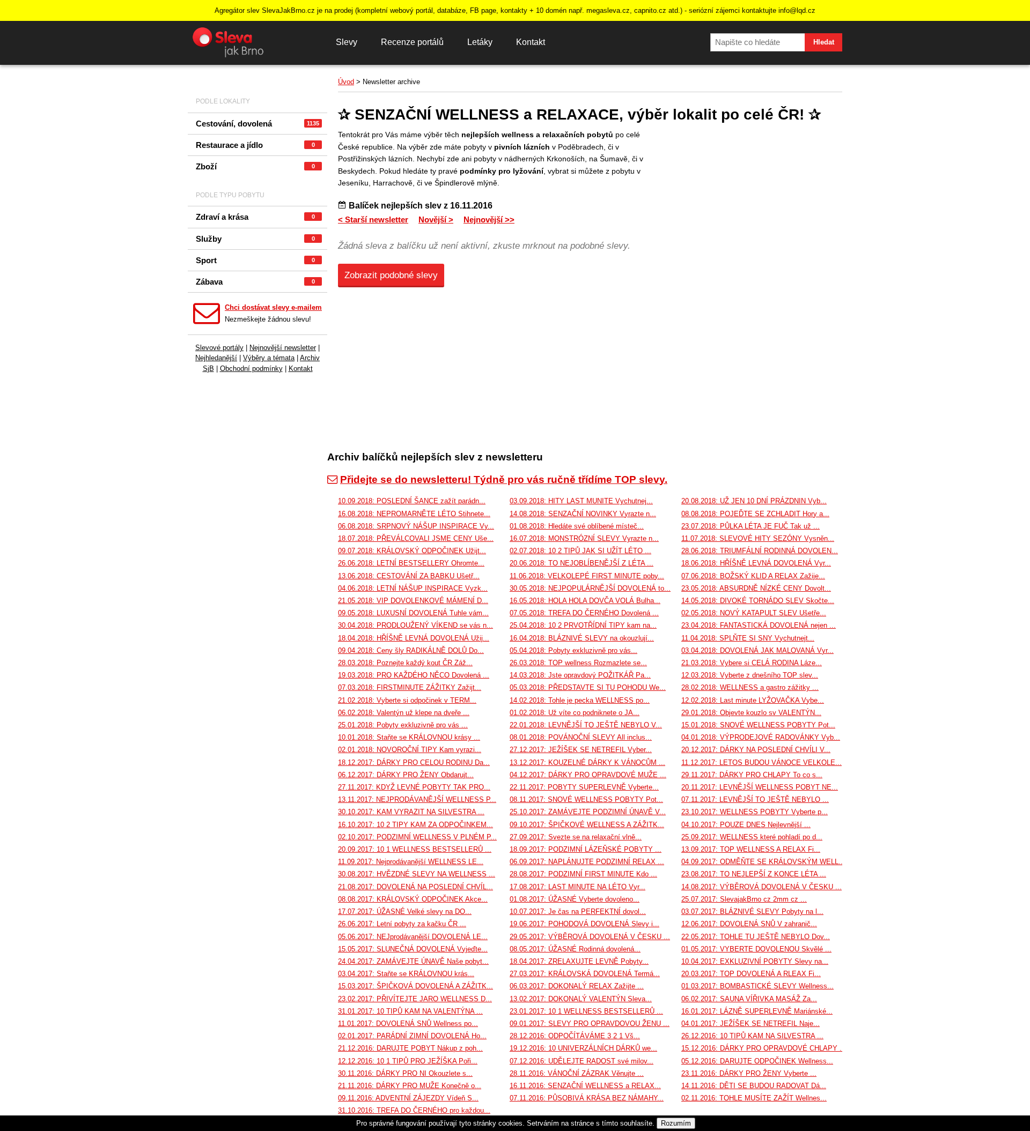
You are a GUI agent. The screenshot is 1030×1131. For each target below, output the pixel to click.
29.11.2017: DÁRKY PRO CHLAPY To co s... (751, 775)
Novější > (435, 219)
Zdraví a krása (255, 216)
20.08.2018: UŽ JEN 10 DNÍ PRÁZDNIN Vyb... (754, 501)
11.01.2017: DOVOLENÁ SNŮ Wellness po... (408, 1024)
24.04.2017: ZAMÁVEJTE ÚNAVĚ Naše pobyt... (413, 961)
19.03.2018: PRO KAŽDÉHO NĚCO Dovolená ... (413, 675)
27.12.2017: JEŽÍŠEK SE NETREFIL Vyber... (581, 750)
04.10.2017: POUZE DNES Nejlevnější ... (746, 825)
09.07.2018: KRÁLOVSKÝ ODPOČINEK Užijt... (412, 551)
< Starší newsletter (373, 219)
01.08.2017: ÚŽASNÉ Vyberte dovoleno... (574, 899)
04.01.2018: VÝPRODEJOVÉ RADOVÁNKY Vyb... (760, 737)
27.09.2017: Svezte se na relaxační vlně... (576, 837)
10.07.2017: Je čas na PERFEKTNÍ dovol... (578, 911)
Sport (255, 260)
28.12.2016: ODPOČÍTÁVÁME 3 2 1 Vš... (575, 1036)
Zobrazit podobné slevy (391, 275)
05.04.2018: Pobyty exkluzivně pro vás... (573, 650)
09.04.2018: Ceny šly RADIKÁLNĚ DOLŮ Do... (411, 650)
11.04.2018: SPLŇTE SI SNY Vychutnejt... (747, 638)
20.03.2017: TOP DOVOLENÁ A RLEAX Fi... (751, 974)
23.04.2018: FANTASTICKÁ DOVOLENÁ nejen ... (758, 625)
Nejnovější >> (489, 219)
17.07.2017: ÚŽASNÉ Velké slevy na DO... (405, 911)
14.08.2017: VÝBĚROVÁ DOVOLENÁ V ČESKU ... (761, 887)
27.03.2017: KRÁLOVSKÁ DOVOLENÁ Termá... (585, 974)
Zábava (255, 281)
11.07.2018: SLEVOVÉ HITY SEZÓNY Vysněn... (757, 538)
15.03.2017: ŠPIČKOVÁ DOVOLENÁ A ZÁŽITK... (415, 986)
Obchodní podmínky (251, 368)
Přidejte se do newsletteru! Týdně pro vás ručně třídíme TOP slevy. (503, 479)
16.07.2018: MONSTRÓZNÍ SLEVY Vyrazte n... (584, 538)
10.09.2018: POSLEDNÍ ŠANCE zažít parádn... (411, 501)
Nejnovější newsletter (282, 348)
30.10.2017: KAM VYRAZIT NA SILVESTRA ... (411, 812)
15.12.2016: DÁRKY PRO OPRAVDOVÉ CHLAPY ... (763, 1048)
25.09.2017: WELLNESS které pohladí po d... (751, 837)
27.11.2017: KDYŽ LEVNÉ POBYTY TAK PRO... (414, 787)
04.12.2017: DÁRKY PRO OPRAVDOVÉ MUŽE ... (588, 775)
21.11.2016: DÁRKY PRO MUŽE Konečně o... (409, 1086)
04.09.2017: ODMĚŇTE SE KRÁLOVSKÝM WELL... (763, 862)
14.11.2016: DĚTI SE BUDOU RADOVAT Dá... (753, 1086)
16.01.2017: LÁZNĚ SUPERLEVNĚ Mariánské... (757, 1011)
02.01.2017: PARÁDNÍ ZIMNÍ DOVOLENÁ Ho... (412, 1036)
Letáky (479, 42)
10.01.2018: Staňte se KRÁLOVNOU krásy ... (409, 737)
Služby (255, 238)
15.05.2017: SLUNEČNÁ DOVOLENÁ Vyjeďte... (413, 949)
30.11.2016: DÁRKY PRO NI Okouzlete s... (405, 1073)
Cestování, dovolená (257, 123)
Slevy (346, 42)
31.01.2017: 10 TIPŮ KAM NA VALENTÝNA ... (410, 1011)
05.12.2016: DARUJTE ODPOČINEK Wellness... (757, 1061)
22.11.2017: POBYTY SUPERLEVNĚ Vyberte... (584, 787)
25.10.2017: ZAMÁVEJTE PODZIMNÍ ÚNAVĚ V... (588, 812)
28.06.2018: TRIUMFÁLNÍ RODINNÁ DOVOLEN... (759, 551)
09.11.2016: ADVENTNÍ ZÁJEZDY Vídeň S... (408, 1098)
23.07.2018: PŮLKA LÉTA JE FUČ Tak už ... (750, 526)
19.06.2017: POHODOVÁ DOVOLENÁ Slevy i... (584, 924)
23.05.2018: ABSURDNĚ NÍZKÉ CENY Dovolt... (756, 588)
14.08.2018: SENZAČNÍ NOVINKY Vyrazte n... (583, 514)
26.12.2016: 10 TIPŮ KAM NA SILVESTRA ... (752, 1036)
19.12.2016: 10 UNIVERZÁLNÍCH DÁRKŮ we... (583, 1048)
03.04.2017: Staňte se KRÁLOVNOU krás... (406, 974)
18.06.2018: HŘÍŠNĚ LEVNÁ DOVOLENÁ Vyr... (756, 563)
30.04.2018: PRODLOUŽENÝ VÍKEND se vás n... (415, 625)
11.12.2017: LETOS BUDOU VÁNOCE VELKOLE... (761, 762)
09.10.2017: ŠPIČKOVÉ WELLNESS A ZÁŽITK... (587, 825)
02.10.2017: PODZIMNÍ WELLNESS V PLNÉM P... (417, 837)
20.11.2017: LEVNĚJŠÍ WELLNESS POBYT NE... (759, 787)
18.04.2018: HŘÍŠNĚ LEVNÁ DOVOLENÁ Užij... (413, 638)
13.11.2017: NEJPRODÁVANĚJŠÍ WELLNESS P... (417, 799)
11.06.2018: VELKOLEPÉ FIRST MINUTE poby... (587, 576)
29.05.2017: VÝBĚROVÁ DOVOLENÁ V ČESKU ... (590, 937)
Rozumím (676, 1123)
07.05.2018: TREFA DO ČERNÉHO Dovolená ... (584, 613)
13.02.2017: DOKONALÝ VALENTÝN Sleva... (581, 999)
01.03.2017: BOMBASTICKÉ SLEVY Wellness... (757, 986)
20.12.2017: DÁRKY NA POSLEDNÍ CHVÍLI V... (755, 750)
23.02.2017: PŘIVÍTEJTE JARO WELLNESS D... (415, 999)
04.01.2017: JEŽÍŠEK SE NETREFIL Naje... (750, 1024)
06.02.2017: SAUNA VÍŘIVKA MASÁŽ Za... (749, 999)
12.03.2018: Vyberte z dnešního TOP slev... (749, 675)
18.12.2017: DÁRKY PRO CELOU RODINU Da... (414, 762)
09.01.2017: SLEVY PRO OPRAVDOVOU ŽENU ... (590, 1024)
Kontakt (530, 42)
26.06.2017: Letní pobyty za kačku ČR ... (402, 924)
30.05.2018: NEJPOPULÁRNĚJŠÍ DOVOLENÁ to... (590, 588)
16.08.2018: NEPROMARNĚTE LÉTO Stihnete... (414, 514)
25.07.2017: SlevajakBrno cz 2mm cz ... (744, 899)
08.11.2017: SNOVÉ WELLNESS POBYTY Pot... (586, 799)
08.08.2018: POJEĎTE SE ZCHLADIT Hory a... (755, 514)
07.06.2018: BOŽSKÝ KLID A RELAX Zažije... (753, 576)
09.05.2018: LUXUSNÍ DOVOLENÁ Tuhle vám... (413, 613)
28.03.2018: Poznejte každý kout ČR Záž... (405, 663)
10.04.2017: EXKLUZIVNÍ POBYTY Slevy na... (754, 961)
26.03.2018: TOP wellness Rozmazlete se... (578, 663)
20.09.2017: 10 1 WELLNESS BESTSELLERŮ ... (414, 849)
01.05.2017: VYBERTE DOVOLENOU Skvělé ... (756, 949)
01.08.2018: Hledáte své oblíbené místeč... (577, 526)
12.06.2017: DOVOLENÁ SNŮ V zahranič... (749, 924)
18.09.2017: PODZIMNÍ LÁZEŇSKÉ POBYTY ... (585, 849)
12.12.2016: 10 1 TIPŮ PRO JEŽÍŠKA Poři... (407, 1061)
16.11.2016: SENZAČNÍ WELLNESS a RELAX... (585, 1086)
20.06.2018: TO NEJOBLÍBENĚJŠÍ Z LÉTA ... (581, 563)
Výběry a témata (269, 358)
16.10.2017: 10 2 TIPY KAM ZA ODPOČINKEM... (415, 825)
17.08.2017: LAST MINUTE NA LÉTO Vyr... (577, 887)
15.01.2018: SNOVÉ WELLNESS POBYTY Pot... (758, 725)
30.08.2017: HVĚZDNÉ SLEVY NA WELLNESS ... (416, 874)
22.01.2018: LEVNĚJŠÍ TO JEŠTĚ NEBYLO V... (586, 725)
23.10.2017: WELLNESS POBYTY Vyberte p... (754, 812)
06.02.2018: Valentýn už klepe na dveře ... (403, 713)
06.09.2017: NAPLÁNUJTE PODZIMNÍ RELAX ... (587, 862)
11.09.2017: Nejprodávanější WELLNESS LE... (410, 862)
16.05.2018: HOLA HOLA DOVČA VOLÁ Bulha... (585, 601)
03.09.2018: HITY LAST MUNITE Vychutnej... (581, 501)
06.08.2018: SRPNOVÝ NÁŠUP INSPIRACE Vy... (416, 526)
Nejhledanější (216, 358)
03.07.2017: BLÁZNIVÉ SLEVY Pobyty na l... (752, 911)
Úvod (346, 82)
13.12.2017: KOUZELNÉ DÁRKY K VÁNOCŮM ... (587, 762)
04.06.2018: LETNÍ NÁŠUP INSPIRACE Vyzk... (413, 588)
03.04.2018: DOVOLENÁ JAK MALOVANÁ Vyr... (757, 650)
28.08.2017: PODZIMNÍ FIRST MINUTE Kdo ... (583, 874)
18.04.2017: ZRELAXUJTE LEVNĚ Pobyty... (579, 961)
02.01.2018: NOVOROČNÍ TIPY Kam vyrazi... (409, 750)
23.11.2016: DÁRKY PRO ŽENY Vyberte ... (748, 1073)
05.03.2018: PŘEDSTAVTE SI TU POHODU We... (588, 687)
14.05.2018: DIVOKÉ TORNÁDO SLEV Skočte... (757, 601)
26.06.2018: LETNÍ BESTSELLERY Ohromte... (411, 563)
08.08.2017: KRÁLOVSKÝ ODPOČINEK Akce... (413, 899)
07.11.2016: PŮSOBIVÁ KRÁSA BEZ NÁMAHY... (587, 1098)
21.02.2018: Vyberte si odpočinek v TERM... (407, 700)
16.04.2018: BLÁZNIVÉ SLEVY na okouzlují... (582, 638)
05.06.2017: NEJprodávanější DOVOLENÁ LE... (413, 937)
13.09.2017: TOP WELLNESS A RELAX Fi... (750, 849)
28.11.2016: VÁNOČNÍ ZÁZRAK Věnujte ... (577, 1073)
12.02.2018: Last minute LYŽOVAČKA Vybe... (752, 700)
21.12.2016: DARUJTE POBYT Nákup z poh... (410, 1048)
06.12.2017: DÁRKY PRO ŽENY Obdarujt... (406, 775)
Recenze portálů (412, 42)
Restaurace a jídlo (255, 145)
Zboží (255, 166)
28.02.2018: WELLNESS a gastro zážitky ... (750, 687)
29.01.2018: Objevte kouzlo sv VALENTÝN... (751, 713)
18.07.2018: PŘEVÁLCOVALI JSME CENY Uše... (416, 538)
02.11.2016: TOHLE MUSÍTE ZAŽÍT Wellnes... (754, 1098)
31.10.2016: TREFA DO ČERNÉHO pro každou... (414, 1110)
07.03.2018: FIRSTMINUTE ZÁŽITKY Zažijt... (409, 687)
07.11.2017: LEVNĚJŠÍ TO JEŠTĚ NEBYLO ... (755, 799)
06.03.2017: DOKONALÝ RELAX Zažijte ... (577, 986)
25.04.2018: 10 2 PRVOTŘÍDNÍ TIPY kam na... (583, 625)
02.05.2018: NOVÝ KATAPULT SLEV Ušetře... (753, 613)
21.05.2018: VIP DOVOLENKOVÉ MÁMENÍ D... (413, 601)
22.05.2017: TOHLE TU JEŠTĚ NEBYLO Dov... (755, 937)
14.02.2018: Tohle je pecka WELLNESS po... (580, 700)
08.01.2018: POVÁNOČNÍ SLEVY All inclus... (581, 737)
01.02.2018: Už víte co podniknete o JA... (574, 713)
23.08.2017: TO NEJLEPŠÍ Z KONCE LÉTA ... (753, 874)
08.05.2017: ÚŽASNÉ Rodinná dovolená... (575, 949)
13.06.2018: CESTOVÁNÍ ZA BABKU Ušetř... (409, 576)
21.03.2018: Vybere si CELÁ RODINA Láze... (751, 663)
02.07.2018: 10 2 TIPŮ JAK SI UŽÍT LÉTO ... (580, 551)
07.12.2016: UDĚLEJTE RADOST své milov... (581, 1061)
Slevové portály (219, 348)
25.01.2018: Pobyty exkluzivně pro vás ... (403, 725)
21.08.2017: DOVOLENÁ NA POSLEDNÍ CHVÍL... (415, 887)
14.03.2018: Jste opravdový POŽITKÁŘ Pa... (580, 675)
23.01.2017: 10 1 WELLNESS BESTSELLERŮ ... (586, 1011)
